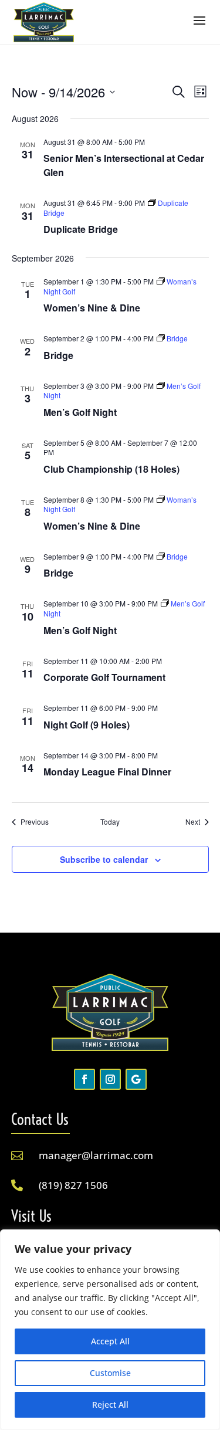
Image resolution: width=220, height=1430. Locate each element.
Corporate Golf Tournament (104, 677)
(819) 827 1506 (73, 1185)
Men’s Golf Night (80, 412)
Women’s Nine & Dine (91, 307)
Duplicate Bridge (80, 229)
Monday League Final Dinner (107, 771)
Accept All (110, 1341)
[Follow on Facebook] (84, 1079)
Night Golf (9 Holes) (86, 724)
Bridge (58, 355)
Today (110, 821)
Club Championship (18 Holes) (111, 469)
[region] (110, 1329)
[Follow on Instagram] (110, 1079)
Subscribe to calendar (104, 859)
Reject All (110, 1404)
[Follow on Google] (136, 1079)
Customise (110, 1372)
